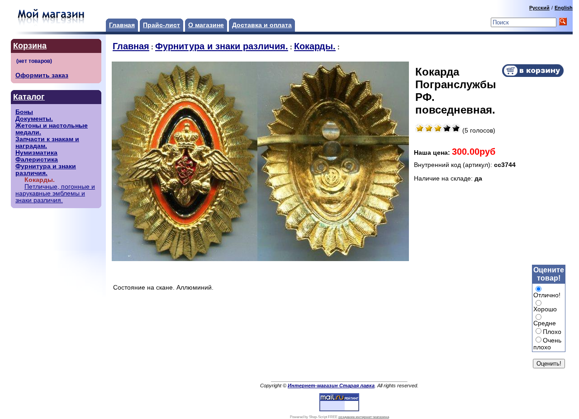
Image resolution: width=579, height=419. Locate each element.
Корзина (30, 45)
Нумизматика (36, 152)
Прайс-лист (161, 25)
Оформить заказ (41, 75)
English (564, 7)
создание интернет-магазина (363, 417)
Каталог (29, 96)
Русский (539, 7)
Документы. (34, 118)
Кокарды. (315, 46)
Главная (122, 25)
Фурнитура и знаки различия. (45, 169)
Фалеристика (36, 159)
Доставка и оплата (262, 25)
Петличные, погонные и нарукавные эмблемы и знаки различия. (55, 193)
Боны (24, 112)
